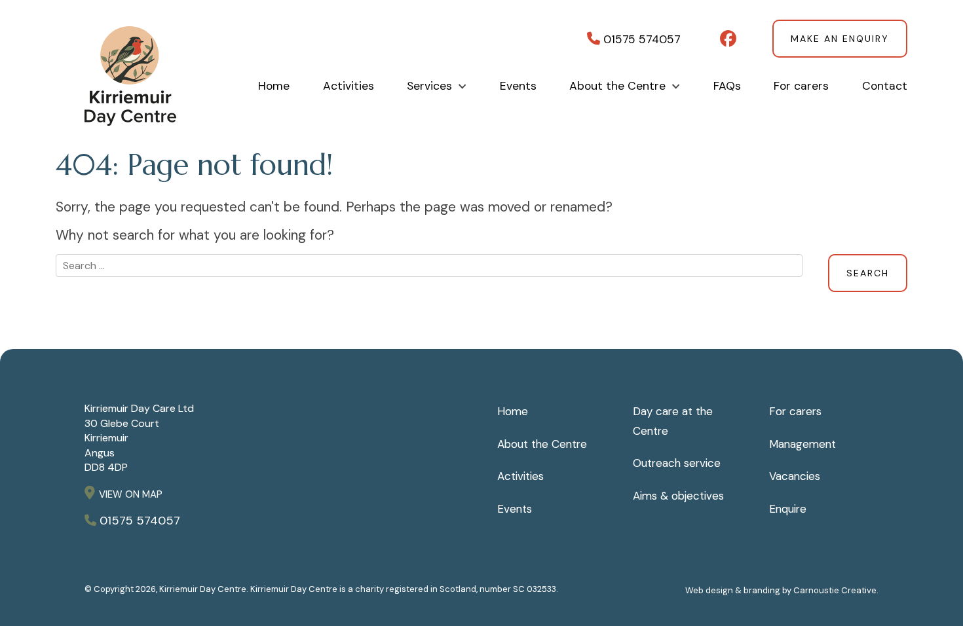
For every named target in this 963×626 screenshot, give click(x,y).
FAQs (727, 86)
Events (518, 86)
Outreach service (677, 463)
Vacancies (794, 476)
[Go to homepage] (130, 108)
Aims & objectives (678, 495)
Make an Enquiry (840, 39)
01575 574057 (640, 39)
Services (429, 86)
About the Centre (617, 86)
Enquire (787, 509)
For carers (801, 86)
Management (802, 444)
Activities (348, 86)
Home (274, 86)
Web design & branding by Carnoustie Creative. (781, 590)
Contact (884, 86)
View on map (130, 494)
